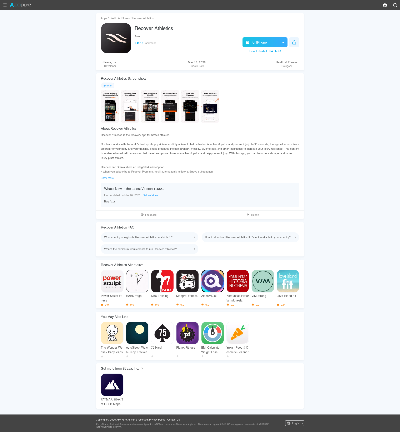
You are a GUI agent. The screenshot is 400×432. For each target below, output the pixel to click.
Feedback (150, 214)
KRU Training (160, 296)
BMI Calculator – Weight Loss (212, 349)
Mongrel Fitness (187, 296)
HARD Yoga (134, 296)
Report (255, 214)
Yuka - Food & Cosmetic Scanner (237, 349)
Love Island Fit (286, 296)
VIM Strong (258, 296)
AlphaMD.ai (208, 296)
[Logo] (20, 5)
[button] (5, 5)
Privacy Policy (157, 419)
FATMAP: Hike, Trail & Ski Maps (112, 401)
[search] (395, 5)
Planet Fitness (185, 347)
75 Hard (156, 347)
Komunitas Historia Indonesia (237, 298)
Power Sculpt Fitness (111, 298)
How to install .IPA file (263, 51)
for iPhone (259, 42)
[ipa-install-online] (385, 5)
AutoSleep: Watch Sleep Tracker (137, 349)
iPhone (108, 85)
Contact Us (173, 419)
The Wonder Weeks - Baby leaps (112, 349)
